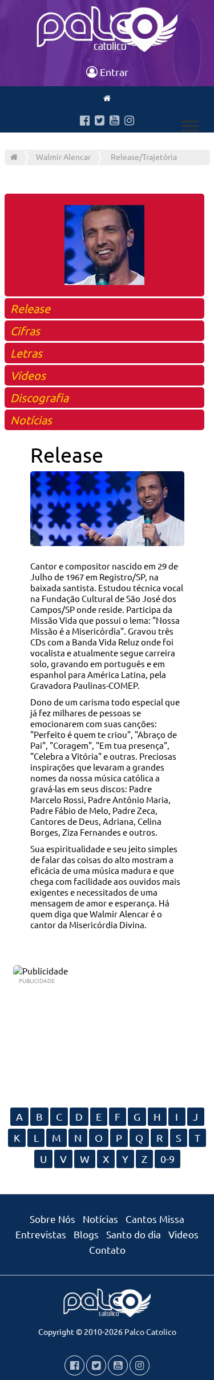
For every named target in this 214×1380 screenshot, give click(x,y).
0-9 (167, 1159)
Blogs (86, 1234)
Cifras (25, 330)
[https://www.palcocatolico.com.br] (107, 98)
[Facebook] (85, 121)
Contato (107, 1249)
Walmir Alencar (63, 156)
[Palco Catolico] (14, 156)
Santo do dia (133, 1234)
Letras (26, 353)
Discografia (39, 397)
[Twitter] (99, 121)
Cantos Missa (155, 1219)
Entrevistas (40, 1234)
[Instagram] (129, 121)
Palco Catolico (150, 1331)
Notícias (31, 419)
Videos (183, 1234)
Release (30, 308)
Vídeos (28, 375)
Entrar (113, 72)
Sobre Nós (52, 1219)
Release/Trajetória (144, 156)
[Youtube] (114, 121)
